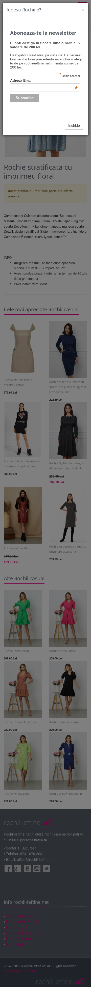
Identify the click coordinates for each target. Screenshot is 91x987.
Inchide (74, 125)
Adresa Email (44, 80)
